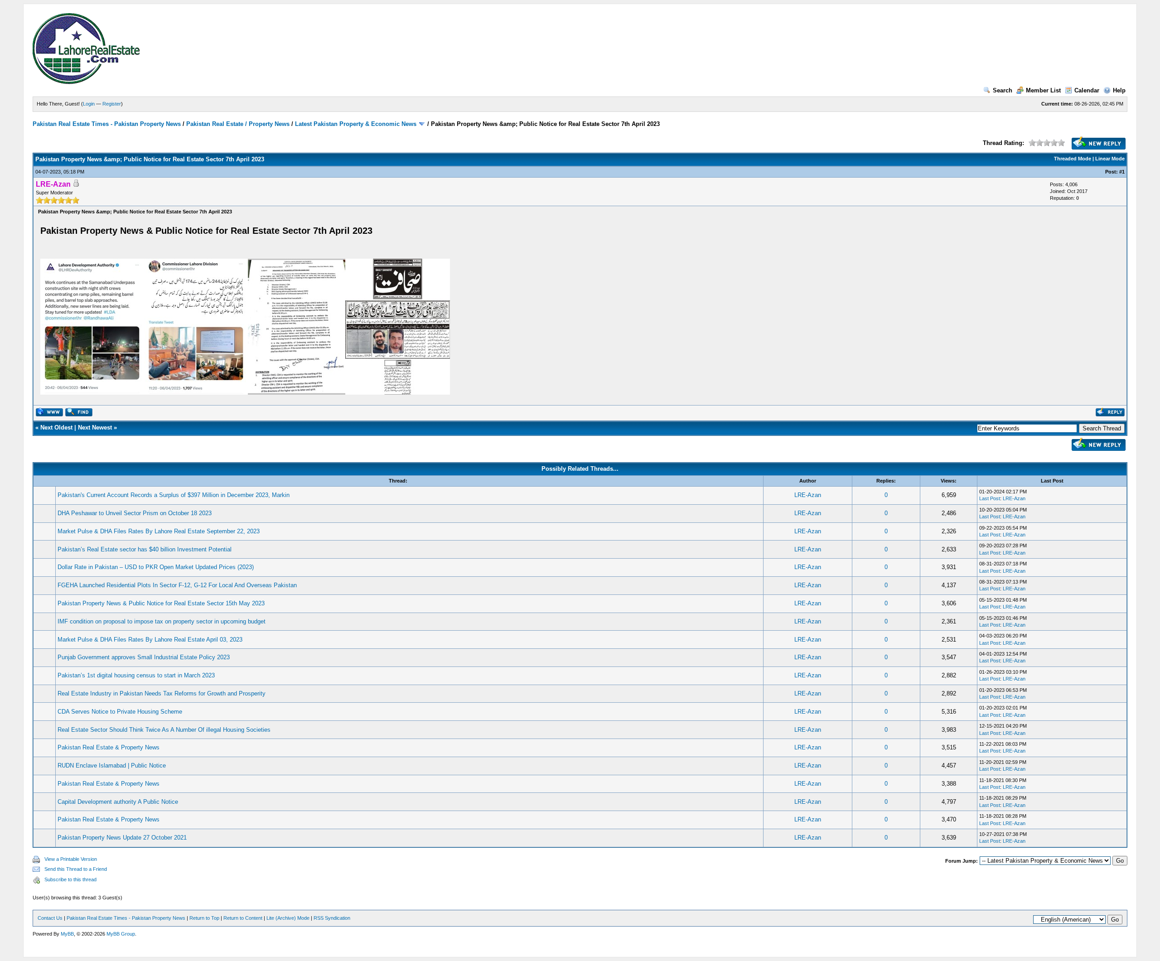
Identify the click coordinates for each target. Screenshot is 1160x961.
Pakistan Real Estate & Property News (109, 747)
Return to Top (204, 918)
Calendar (1086, 90)
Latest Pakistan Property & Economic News (355, 124)
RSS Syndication (332, 918)
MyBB (67, 934)
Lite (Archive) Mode (287, 918)
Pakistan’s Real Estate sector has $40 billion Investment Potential (145, 549)
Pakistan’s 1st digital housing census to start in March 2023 (136, 675)
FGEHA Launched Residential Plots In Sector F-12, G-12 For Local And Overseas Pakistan (177, 585)
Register (111, 103)
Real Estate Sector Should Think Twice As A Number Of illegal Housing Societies (164, 729)
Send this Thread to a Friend (75, 869)
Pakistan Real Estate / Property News (238, 124)
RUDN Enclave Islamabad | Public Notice (112, 765)
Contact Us (50, 918)
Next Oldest (56, 427)
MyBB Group (120, 934)
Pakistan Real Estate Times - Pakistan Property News (108, 124)
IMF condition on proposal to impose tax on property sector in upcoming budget (162, 621)
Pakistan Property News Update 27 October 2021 (122, 837)
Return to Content (242, 918)
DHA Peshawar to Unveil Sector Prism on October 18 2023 (135, 513)
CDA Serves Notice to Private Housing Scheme (120, 711)
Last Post (989, 498)
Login (89, 103)
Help (1119, 90)
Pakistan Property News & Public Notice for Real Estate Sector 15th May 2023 (161, 603)
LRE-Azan (807, 495)
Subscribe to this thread (70, 879)
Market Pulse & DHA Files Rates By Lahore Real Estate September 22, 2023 (159, 531)
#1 (1122, 171)
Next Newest (95, 427)
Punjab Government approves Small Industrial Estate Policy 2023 (144, 657)
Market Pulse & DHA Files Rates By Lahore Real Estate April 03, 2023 (150, 639)
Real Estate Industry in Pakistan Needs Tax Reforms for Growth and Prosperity (162, 693)
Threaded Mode (1072, 158)
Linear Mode (1110, 158)
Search (1002, 90)
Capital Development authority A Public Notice (118, 801)
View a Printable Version (70, 859)
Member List (1043, 90)
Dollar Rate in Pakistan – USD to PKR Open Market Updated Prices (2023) (156, 567)
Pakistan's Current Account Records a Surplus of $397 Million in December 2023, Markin (174, 495)
